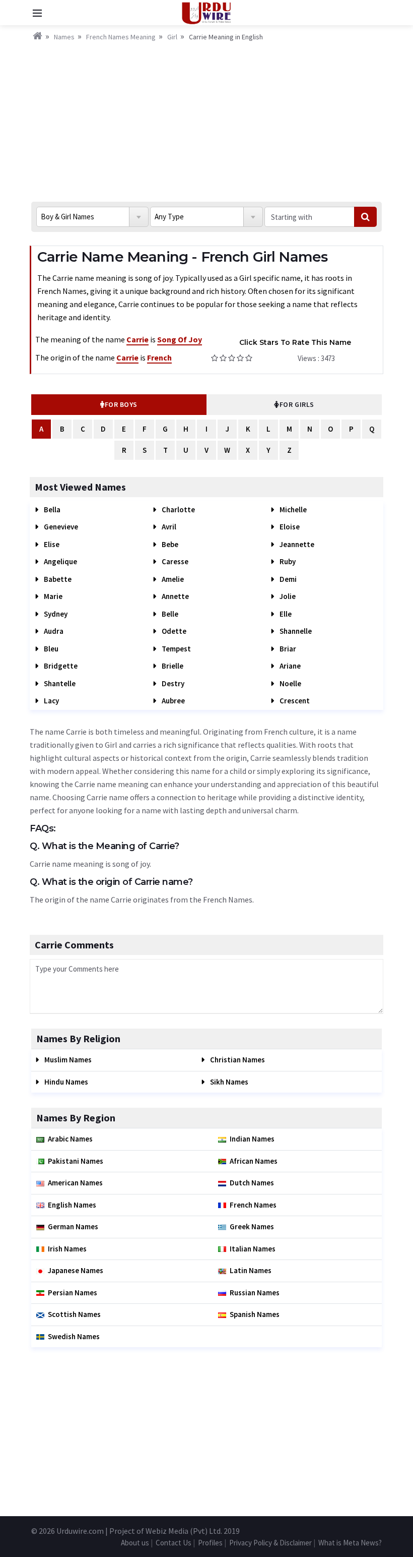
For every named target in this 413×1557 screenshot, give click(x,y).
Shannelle (295, 631)
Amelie (172, 579)
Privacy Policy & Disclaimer (270, 1542)
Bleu (50, 648)
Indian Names (252, 1139)
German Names (73, 1226)
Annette (174, 596)
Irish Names (67, 1248)
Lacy (50, 700)
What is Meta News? (350, 1542)
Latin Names (250, 1270)
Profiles (210, 1542)
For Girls (297, 404)
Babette (57, 579)
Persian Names (72, 1292)
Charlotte (177, 509)
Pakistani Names (75, 1161)
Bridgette (60, 666)
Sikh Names (228, 1082)
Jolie (287, 596)
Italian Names (253, 1248)
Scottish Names (74, 1314)
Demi (287, 579)
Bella (51, 509)
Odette (173, 631)
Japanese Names (75, 1270)
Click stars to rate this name (295, 342)
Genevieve (60, 526)
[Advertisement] (206, 118)
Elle (285, 614)
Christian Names (237, 1059)
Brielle (171, 666)
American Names (75, 1182)
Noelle (289, 683)
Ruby (287, 561)
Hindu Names (65, 1082)
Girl (172, 36)
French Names (253, 1205)
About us (135, 1542)
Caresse (174, 561)
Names (64, 36)
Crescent (294, 700)
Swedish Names (74, 1336)
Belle (169, 614)
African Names (254, 1161)
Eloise (289, 526)
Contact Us (173, 1542)
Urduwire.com (80, 1531)
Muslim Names (67, 1059)
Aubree (172, 700)
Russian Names (255, 1292)
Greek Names (252, 1226)
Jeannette (296, 544)
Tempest (175, 648)
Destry (172, 683)
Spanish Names (255, 1314)
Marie (52, 596)
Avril (168, 526)
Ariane (289, 666)
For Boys (121, 404)
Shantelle (59, 683)
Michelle (292, 509)
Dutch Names (252, 1182)
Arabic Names (70, 1139)
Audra (52, 631)
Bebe (169, 544)
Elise (50, 544)
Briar (287, 648)
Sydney (54, 614)
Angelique (59, 561)
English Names (72, 1205)
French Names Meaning (121, 36)
